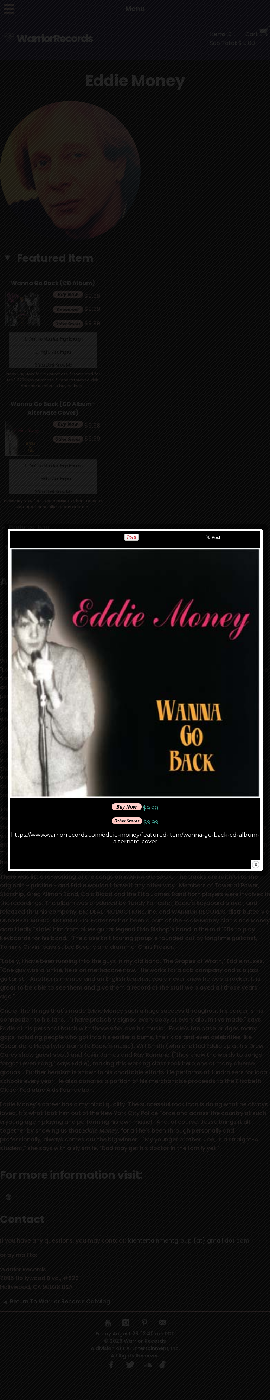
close (255, 864)
